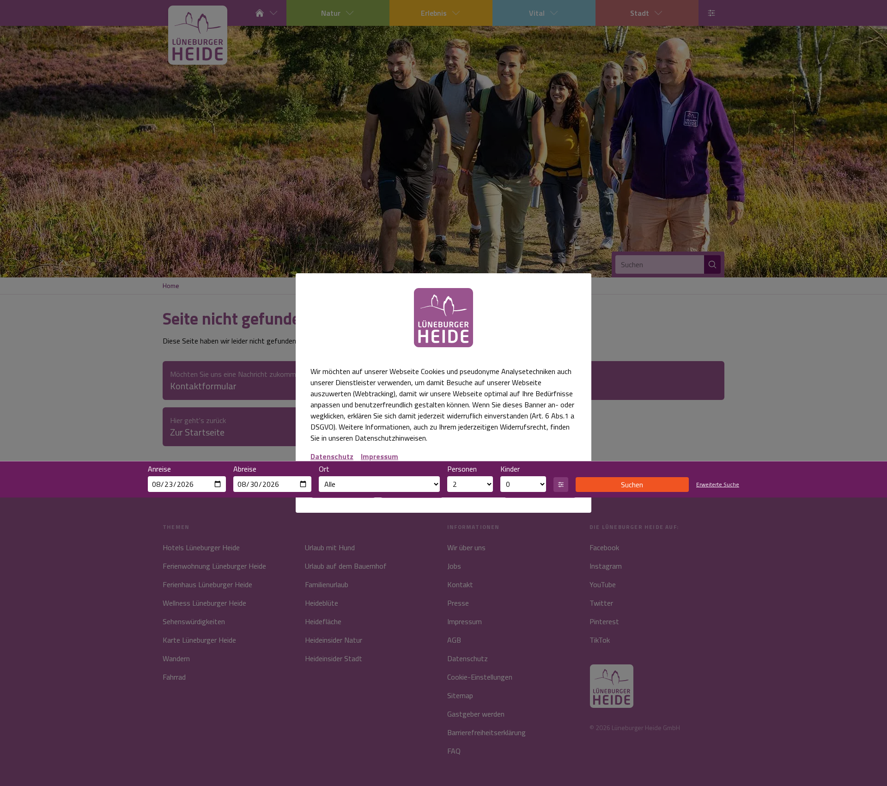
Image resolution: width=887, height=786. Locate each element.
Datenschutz (331, 456)
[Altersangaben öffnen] (560, 484)
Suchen (632, 484)
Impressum (379, 456)
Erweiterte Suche (717, 484)
